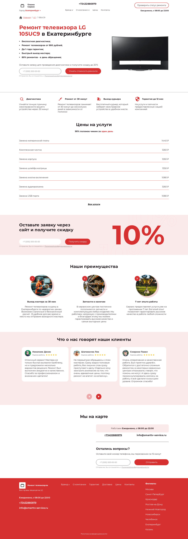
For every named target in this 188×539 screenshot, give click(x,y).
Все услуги (94, 204)
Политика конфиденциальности (94, 534)
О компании (82, 10)
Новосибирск (152, 514)
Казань (149, 529)
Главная (27, 17)
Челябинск (151, 519)
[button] (98, 396)
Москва (149, 489)
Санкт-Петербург (154, 494)
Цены (95, 10)
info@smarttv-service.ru (151, 435)
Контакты (105, 10)
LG (34, 17)
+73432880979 (87, 4)
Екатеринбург (153, 524)
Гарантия (94, 484)
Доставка (107, 484)
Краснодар (151, 499)
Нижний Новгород (155, 509)
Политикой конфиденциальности (58, 76)
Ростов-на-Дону (154, 504)
